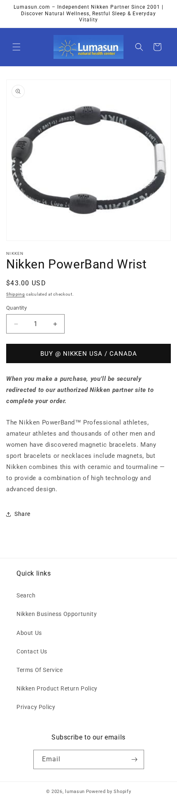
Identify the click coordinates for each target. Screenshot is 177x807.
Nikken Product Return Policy (57, 688)
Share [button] (22, 514)
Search (26, 595)
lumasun (75, 791)
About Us (29, 633)
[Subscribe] (135, 759)
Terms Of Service (39, 670)
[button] (16, 47)
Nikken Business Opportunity (56, 614)
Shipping (15, 294)
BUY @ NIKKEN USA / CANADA (88, 353)
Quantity (16, 308)
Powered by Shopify (108, 791)
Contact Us (31, 651)
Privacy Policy (35, 707)
